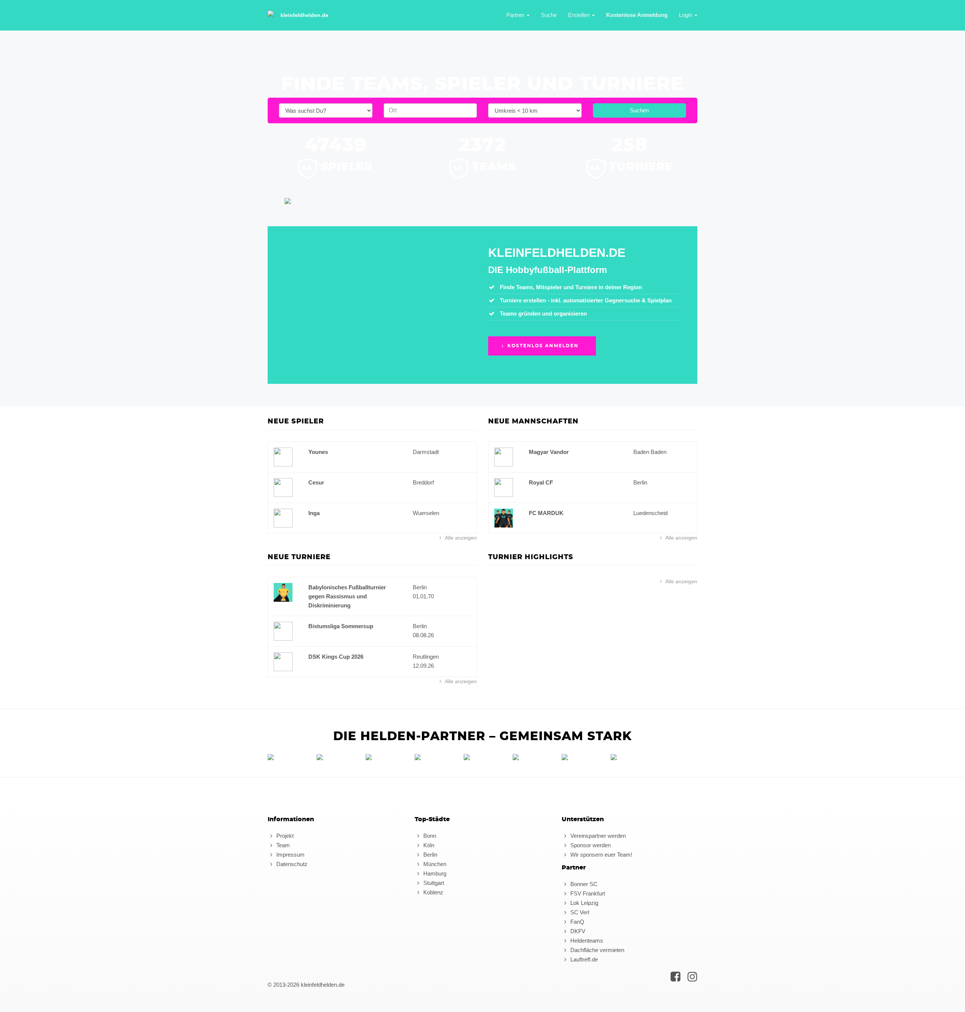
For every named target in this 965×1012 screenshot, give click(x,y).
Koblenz (432, 892)
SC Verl (579, 912)
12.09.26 (423, 665)
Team (282, 845)
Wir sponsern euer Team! (600, 854)
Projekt (284, 836)
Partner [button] (516, 15)
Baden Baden (649, 452)
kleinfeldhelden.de (304, 15)
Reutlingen (426, 656)
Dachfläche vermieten (596, 950)
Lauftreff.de (583, 959)
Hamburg (434, 873)
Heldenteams (586, 940)
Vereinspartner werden (597, 836)
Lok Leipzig (583, 903)
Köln (428, 845)
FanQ (576, 921)
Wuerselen (426, 513)
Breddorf (423, 482)
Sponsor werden (590, 845)
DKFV (577, 931)
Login (686, 15)
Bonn (429, 836)
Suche (549, 15)
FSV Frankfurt (587, 893)
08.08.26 (423, 635)
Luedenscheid (650, 513)
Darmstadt (426, 452)
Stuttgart (433, 883)
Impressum (290, 854)
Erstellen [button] (579, 15)
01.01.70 (423, 596)
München (434, 864)
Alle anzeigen (460, 538)
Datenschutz (291, 864)
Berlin (640, 482)
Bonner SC (583, 884)
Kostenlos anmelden (542, 345)
